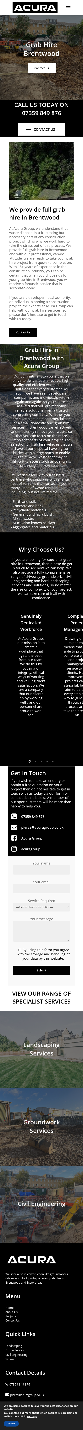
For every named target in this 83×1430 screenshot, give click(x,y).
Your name (41, 863)
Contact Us (12, 1320)
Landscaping (13, 1346)
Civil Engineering (16, 1355)
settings (32, 1416)
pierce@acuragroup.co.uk (42, 827)
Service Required (41, 900)
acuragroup (30, 849)
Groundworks (14, 1350)
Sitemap (10, 1359)
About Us (11, 1312)
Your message (41, 919)
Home (9, 1308)
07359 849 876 (32, 816)
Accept (11, 1423)
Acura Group (31, 838)
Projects (10, 1316)
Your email (41, 882)
